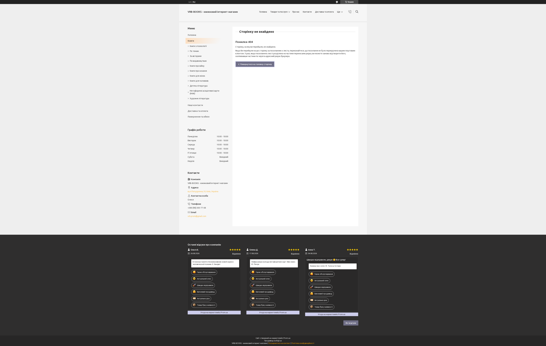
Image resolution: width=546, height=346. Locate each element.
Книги (191, 41)
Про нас (295, 12)
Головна (263, 12)
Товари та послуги (279, 12)
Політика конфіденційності (303, 343)
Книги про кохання (198, 71)
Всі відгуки (351, 323)
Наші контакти (195, 105)
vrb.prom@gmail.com (197, 216)
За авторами (195, 56)
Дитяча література (198, 86)
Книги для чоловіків (199, 81)
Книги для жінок (197, 76)
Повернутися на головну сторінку (256, 64)
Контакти (307, 12)
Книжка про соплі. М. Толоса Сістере (325, 266)
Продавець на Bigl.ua (273, 341)
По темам (194, 51)
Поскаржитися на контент (279, 343)
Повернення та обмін (198, 116)
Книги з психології (198, 46)
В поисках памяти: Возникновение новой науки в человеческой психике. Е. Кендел (213, 263)
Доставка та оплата (324, 12)
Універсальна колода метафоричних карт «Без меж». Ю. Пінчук (273, 263)
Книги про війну (197, 66)
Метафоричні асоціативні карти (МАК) (204, 92)
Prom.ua (287, 338)
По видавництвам (198, 61)
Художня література (199, 98)
